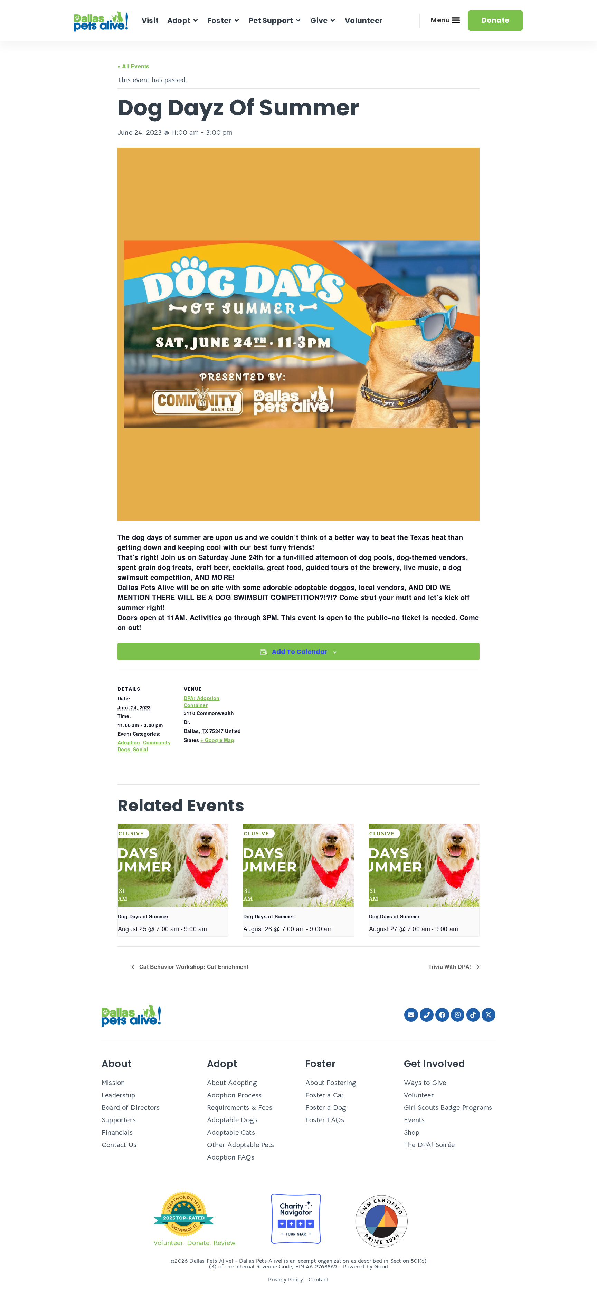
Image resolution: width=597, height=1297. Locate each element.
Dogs (123, 749)
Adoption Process (234, 1095)
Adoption (128, 742)
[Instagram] (458, 1015)
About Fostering (330, 1082)
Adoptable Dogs (232, 1120)
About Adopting (232, 1082)
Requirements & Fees (239, 1107)
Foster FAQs (324, 1120)
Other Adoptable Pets (240, 1145)
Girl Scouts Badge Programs (448, 1107)
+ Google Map (217, 739)
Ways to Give (425, 1082)
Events (414, 1120)
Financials (117, 1132)
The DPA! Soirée (429, 1145)
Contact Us (119, 1145)
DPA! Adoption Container (202, 701)
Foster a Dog (325, 1107)
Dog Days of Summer (143, 916)
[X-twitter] (488, 1015)
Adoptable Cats (231, 1132)
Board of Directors (131, 1107)
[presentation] (173, 865)
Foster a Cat (324, 1095)
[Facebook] (442, 1015)
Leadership (118, 1095)
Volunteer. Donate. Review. (195, 1243)
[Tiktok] (473, 1015)
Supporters (119, 1120)
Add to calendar (300, 651)
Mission (113, 1082)
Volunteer (419, 1095)
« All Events (133, 66)
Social (140, 749)
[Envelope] (411, 1015)
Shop (411, 1132)
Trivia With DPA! (450, 967)
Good (381, 1266)
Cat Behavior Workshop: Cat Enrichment (193, 967)
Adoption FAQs (231, 1157)
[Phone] (427, 1015)
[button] (183, 20)
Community (156, 742)
